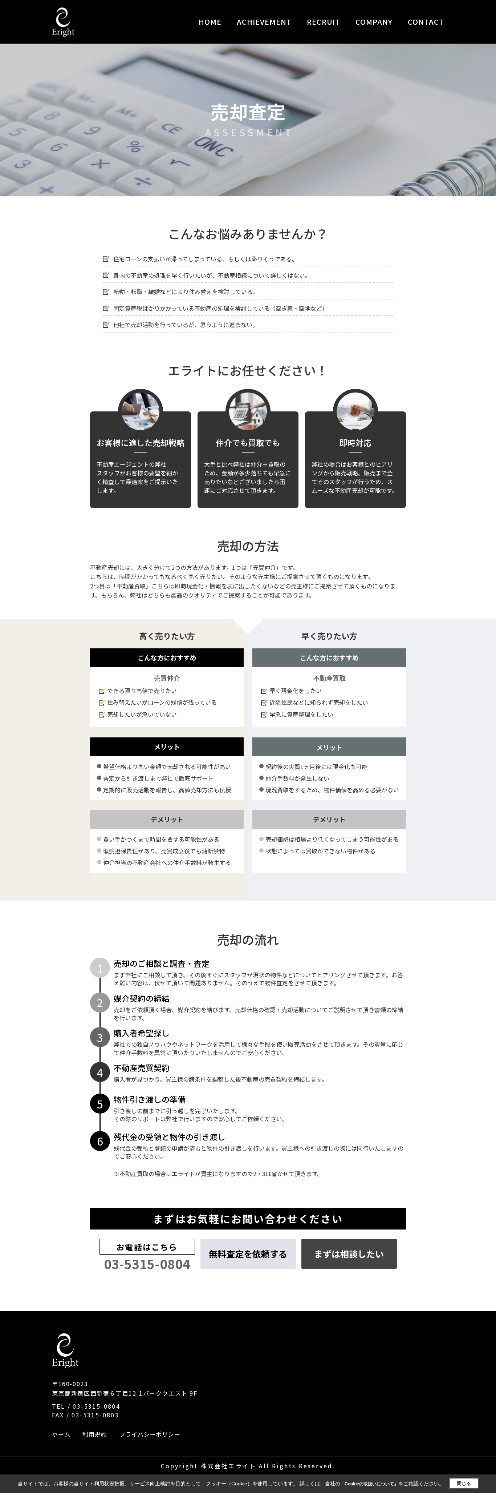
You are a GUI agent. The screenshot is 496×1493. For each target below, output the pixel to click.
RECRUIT (323, 21)
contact (426, 21)
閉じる (464, 1483)
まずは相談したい (349, 1253)
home (210, 21)
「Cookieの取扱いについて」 (369, 1483)
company (374, 21)
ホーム (61, 1434)
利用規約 (94, 1434)
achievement (264, 21)
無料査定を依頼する (248, 1253)
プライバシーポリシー (149, 1434)
